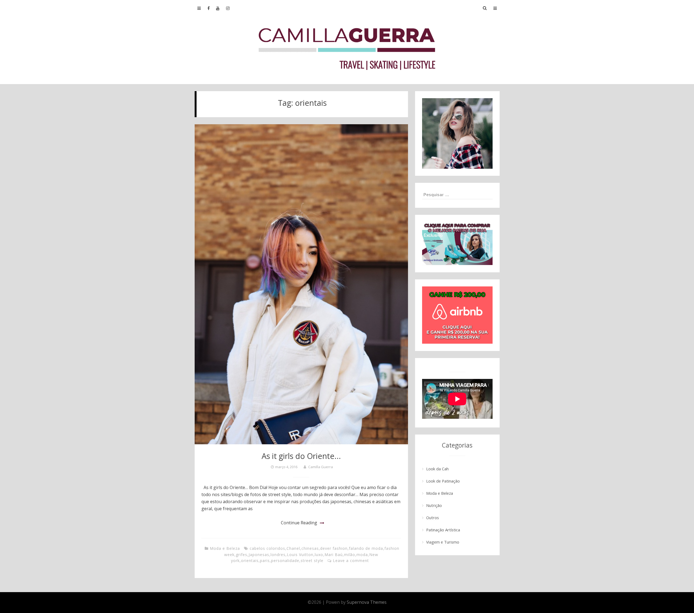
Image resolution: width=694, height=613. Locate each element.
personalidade (285, 560)
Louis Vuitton (300, 554)
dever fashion (334, 548)
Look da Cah (437, 468)
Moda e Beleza (225, 548)
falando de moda (366, 548)
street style (312, 560)
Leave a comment (351, 560)
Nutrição (434, 505)
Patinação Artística (443, 529)
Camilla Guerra (320, 466)
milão (349, 554)
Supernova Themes (367, 602)
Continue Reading (299, 523)
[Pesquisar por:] (457, 194)
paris (265, 560)
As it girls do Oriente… (301, 456)
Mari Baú (333, 554)
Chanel (293, 548)
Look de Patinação (443, 481)
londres (278, 554)
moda (362, 554)
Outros (432, 517)
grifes (241, 554)
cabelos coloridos (267, 548)
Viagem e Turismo (442, 542)
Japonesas (259, 554)
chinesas (310, 548)
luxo (319, 554)
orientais (250, 560)
